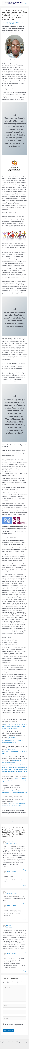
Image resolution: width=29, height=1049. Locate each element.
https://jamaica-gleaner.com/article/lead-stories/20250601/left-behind (14, 751)
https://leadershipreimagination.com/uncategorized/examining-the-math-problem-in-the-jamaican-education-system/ (14, 726)
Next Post (14, 821)
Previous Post (14, 819)
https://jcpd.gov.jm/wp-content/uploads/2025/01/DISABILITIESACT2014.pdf (14, 780)
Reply (24, 870)
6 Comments (5, 22)
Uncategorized (13, 22)
